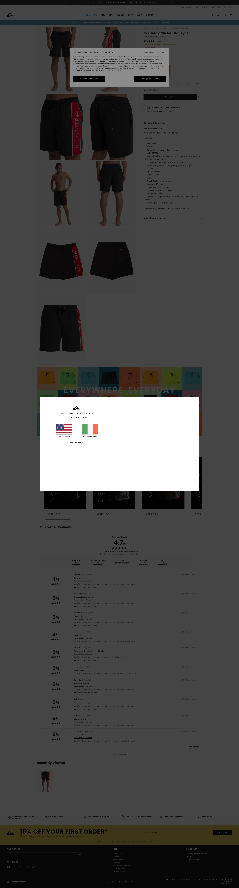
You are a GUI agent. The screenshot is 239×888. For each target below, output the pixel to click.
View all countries (77, 443)
